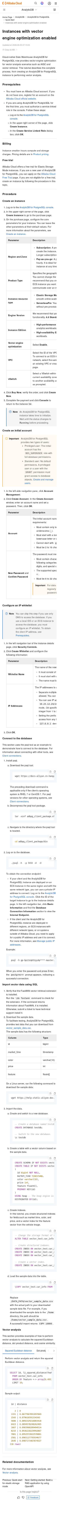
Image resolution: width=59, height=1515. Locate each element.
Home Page (7, 17)
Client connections (11, 755)
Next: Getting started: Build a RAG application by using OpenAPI (38, 1483)
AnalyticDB (19, 17)
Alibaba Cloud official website (21, 98)
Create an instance (15, 233)
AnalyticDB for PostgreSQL (38, 17)
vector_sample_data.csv (18, 1027)
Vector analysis (10, 1472)
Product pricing (41, 154)
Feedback (34, 1497)
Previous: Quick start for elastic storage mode (12, 1483)
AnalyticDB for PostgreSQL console (36, 207)
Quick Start (9, 19)
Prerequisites (22, 635)
